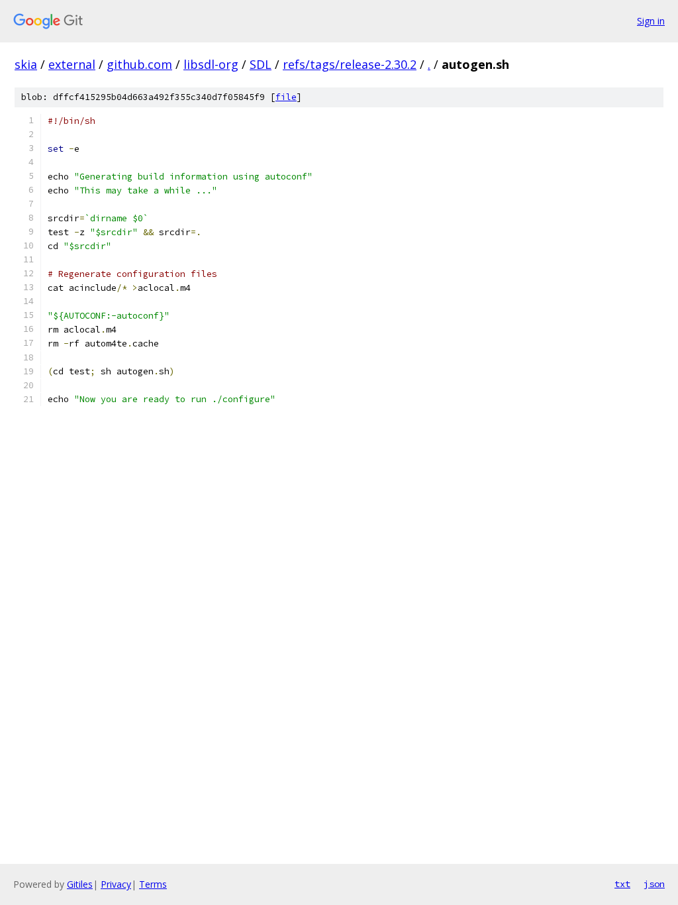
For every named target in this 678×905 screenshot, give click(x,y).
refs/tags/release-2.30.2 (349, 64)
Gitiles (80, 884)
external (71, 64)
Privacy (116, 884)
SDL (260, 64)
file (286, 97)
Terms (153, 884)
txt (622, 884)
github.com (139, 64)
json (654, 884)
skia (26, 64)
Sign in (651, 21)
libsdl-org (210, 64)
